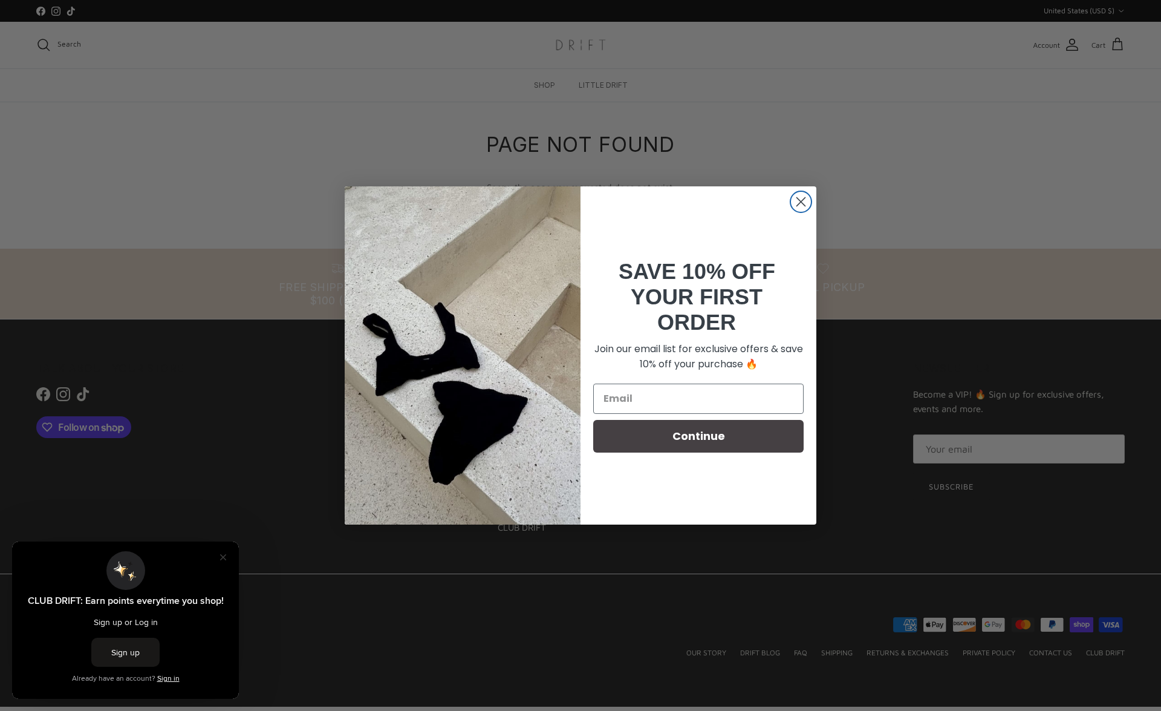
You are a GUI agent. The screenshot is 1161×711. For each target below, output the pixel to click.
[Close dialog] (800, 201)
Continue (698, 436)
